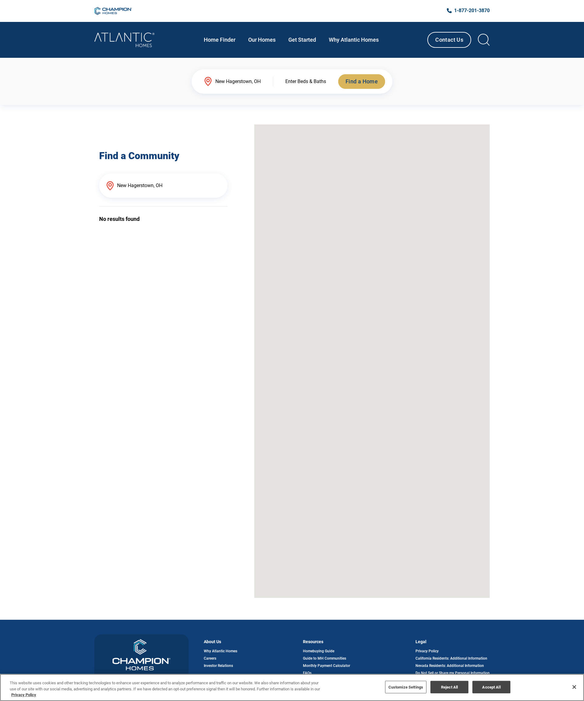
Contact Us (449, 40)
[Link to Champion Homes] (113, 11)
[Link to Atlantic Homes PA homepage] (124, 40)
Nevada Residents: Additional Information (449, 666)
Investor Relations (218, 666)
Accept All (491, 687)
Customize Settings (405, 687)
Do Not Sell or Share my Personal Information (452, 673)
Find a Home (362, 81)
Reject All (449, 687)
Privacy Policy (427, 651)
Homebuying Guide (318, 651)
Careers (210, 658)
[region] (292, 687)
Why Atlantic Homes (220, 651)
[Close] (574, 687)
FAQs (307, 673)
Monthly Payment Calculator (326, 666)
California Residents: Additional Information (451, 658)
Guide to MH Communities (324, 658)
